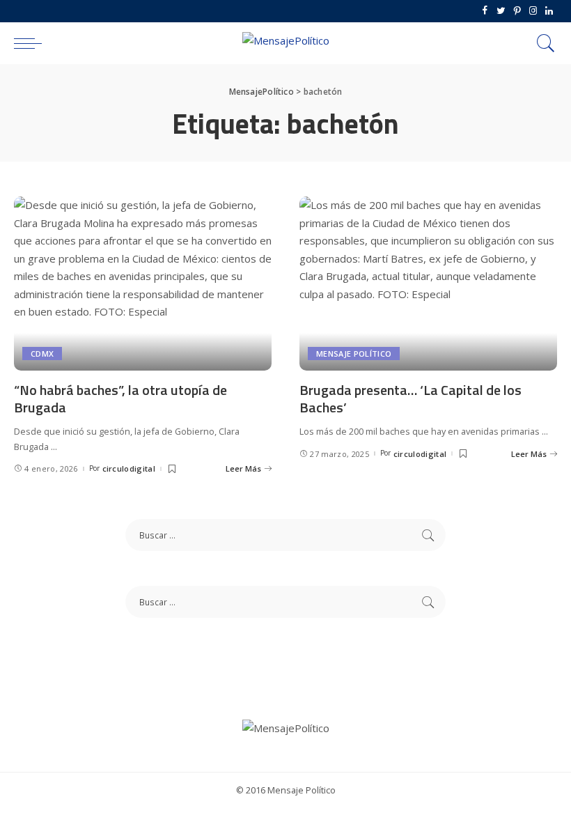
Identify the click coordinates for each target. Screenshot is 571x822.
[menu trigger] (31, 43)
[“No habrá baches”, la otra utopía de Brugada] (143, 283)
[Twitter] (501, 11)
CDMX (42, 353)
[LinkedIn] (549, 11)
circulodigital (129, 468)
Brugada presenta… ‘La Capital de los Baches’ (410, 398)
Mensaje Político (353, 353)
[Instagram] (533, 11)
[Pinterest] (517, 11)
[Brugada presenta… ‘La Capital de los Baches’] (428, 283)
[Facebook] (485, 11)
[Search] (542, 43)
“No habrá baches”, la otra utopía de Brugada (120, 398)
